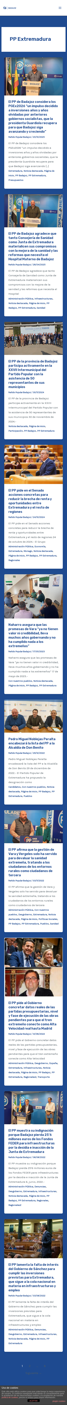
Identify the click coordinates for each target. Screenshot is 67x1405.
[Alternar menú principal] (60, 8)
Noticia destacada (33, 171)
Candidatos (14, 787)
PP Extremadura (37, 175)
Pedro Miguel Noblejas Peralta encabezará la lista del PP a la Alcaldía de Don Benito (31, 743)
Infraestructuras (43, 298)
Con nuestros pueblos (20, 681)
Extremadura (15, 171)
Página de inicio (37, 303)
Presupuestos (15, 180)
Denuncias (40, 1186)
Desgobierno (25, 914)
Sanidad (41, 307)
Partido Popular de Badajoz (35, 8)
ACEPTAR (33, 1401)
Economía (39, 546)
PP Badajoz (21, 175)
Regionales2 (30, 1077)
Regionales (14, 560)
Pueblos (28, 796)
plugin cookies (59, 1401)
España (53, 1063)
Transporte (44, 1077)
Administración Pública (20, 298)
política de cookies (10, 1397)
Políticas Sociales (48, 919)
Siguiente (33, 1373)
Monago (28, 551)
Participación (15, 430)
